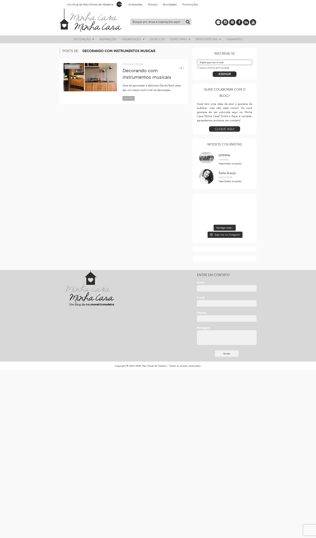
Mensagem (203, 327)
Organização (131, 39)
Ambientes (135, 4)
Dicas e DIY (157, 39)
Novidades (170, 4)
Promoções (190, 4)
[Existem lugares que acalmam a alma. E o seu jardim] (224, 217)
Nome (200, 282)
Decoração (82, 39)
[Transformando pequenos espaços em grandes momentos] (243, 217)
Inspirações (107, 39)
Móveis (152, 4)
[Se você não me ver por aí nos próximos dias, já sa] (205, 217)
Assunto (201, 312)
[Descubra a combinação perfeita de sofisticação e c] (224, 205)
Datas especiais (206, 39)
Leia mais (128, 98)
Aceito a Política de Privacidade (214, 68)
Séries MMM (178, 39)
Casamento (234, 39)
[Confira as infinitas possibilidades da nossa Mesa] (205, 205)
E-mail (201, 297)
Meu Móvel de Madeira (154, 365)
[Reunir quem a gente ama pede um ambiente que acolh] (243, 205)
